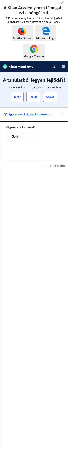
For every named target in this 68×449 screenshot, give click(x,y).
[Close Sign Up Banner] (61, 78)
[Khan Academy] (16, 66)
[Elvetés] (62, 3)
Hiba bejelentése (56, 166)
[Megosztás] (61, 114)
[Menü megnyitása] (63, 66)
